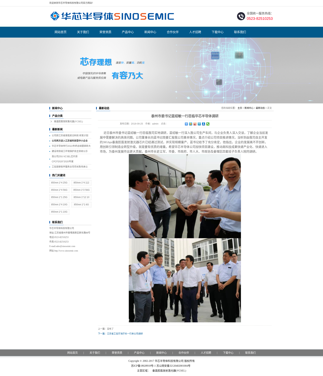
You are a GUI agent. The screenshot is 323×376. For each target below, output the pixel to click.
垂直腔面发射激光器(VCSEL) (68, 121)
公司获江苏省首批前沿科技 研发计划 (70, 135)
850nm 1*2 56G (81, 190)
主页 (240, 108)
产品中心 (128, 32)
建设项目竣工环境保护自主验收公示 (70, 151)
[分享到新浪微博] (195, 123)
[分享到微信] (208, 123)
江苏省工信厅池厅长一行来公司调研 (125, 333)
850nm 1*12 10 (81, 197)
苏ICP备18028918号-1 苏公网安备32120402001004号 (160, 365)
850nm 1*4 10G (59, 204)
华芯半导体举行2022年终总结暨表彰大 (71, 146)
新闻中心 (150, 32)
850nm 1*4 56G (59, 190)
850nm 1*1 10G (59, 212)
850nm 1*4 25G (59, 182)
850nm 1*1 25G (59, 197)
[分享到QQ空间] (190, 123)
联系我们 (240, 32)
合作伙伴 (173, 32)
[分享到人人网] (203, 123)
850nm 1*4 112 (81, 182)
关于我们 (83, 32)
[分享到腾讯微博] (199, 123)
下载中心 (218, 32)
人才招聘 (195, 32)
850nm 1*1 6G (81, 204)
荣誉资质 (105, 32)
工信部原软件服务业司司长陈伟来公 (70, 166)
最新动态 (260, 108)
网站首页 (61, 32)
